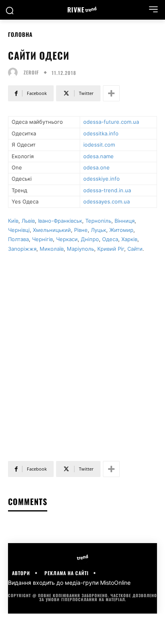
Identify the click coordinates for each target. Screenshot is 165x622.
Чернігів (42, 239)
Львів (28, 220)
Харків (129, 239)
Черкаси (67, 239)
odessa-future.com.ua (111, 122)
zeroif (31, 72)
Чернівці (19, 230)
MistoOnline (115, 582)
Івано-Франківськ (60, 220)
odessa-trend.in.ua (107, 190)
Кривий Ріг (110, 249)
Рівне (81, 230)
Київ (13, 220)
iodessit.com (99, 144)
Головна (20, 34)
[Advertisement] (82, 352)
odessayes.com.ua (106, 201)
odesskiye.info (101, 178)
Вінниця (125, 220)
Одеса (110, 239)
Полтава (18, 239)
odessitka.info (101, 133)
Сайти (135, 249)
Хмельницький (52, 230)
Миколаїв (52, 249)
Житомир (121, 230)
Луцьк (98, 230)
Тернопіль (98, 220)
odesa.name (98, 156)
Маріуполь (80, 249)
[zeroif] (15, 72)
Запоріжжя (22, 249)
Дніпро (90, 239)
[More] (111, 93)
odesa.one (96, 167)
